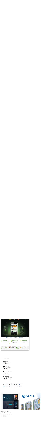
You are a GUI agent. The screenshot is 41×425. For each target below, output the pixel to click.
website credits (8, 412)
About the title (3, 412)
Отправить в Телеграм (8, 386)
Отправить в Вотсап (18, 386)
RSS (5, 415)
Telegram (2, 416)
